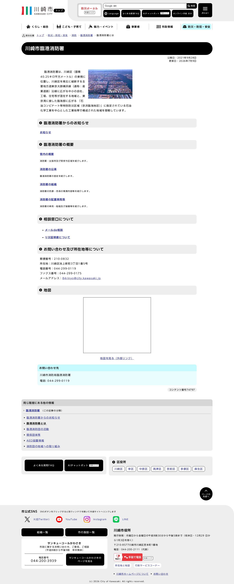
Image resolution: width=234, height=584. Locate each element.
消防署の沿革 (48, 169)
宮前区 (171, 469)
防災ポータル (89, 10)
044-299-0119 (58, 380)
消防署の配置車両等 (52, 199)
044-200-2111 (130, 549)
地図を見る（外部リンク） (117, 358)
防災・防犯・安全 (58, 35)
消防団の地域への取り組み (43, 446)
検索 (193, 6)
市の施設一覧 (86, 532)
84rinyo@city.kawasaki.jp (81, 278)
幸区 (131, 469)
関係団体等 (34, 435)
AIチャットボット (155, 13)
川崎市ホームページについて (132, 574)
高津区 (157, 469)
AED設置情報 (35, 440)
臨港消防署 (86, 35)
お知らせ (45, 132)
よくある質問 (131, 13)
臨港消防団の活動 (38, 429)
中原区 (143, 469)
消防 (74, 35)
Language (113, 13)
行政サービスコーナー (147, 565)
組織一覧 (42, 532)
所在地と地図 (122, 565)
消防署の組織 (48, 184)
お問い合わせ (160, 574)
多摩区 (185, 469)
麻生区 (199, 469)
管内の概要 (47, 154)
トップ (40, 35)
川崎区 (118, 469)
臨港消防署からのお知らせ (43, 417)
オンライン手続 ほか (182, 13)
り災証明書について (57, 237)
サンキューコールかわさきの (85, 559)
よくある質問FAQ (43, 465)
